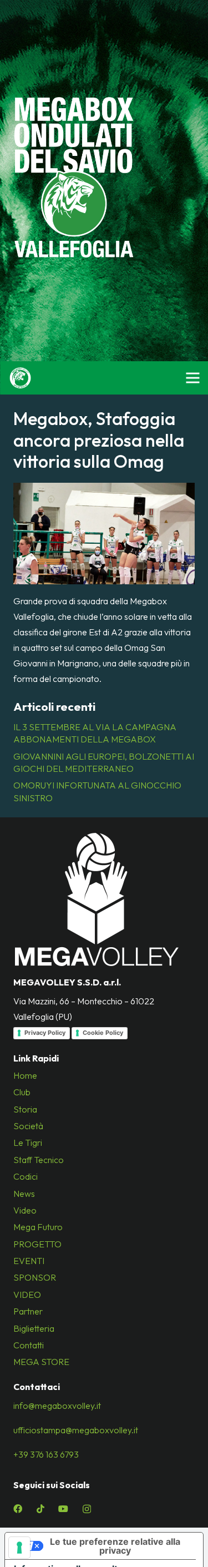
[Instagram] (87, 1509)
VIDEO (27, 1294)
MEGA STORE (41, 1361)
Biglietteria (33, 1328)
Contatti (28, 1345)
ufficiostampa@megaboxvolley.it (75, 1429)
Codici (25, 1176)
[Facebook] (17, 1508)
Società (28, 1125)
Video (25, 1210)
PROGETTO (37, 1244)
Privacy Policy (44, 1033)
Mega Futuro (38, 1226)
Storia (25, 1109)
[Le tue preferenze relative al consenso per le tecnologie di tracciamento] (19, 1547)
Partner (28, 1311)
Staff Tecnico (38, 1159)
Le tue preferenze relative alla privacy (115, 1546)
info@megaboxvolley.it (57, 1405)
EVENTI (28, 1260)
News (24, 1193)
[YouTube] (63, 1508)
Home (25, 1075)
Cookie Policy (103, 1033)
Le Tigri (27, 1142)
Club (22, 1092)
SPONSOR (34, 1277)
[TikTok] (40, 1508)
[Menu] (192, 378)
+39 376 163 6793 (46, 1454)
